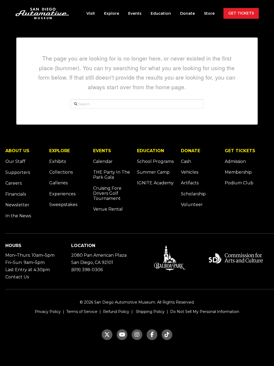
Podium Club (239, 182)
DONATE (190, 150)
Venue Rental (108, 209)
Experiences (62, 193)
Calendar (103, 161)
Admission (235, 161)
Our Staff (15, 161)
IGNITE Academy (155, 182)
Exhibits (57, 161)
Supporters (17, 172)
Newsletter (17, 204)
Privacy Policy (48, 311)
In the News (18, 215)
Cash (186, 161)
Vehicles (189, 172)
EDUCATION (150, 150)
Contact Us (17, 276)
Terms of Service (81, 311)
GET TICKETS (240, 150)
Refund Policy (115, 311)
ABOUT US (17, 150)
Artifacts (190, 182)
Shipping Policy (150, 311)
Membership (238, 172)
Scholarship (193, 193)
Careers (13, 183)
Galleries (58, 182)
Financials (15, 194)
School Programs (155, 161)
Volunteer (192, 204)
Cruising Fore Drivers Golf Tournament (107, 193)
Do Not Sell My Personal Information (204, 311)
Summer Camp (153, 172)
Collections (61, 172)
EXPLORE (59, 150)
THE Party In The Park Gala (111, 175)
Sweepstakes (63, 204)
